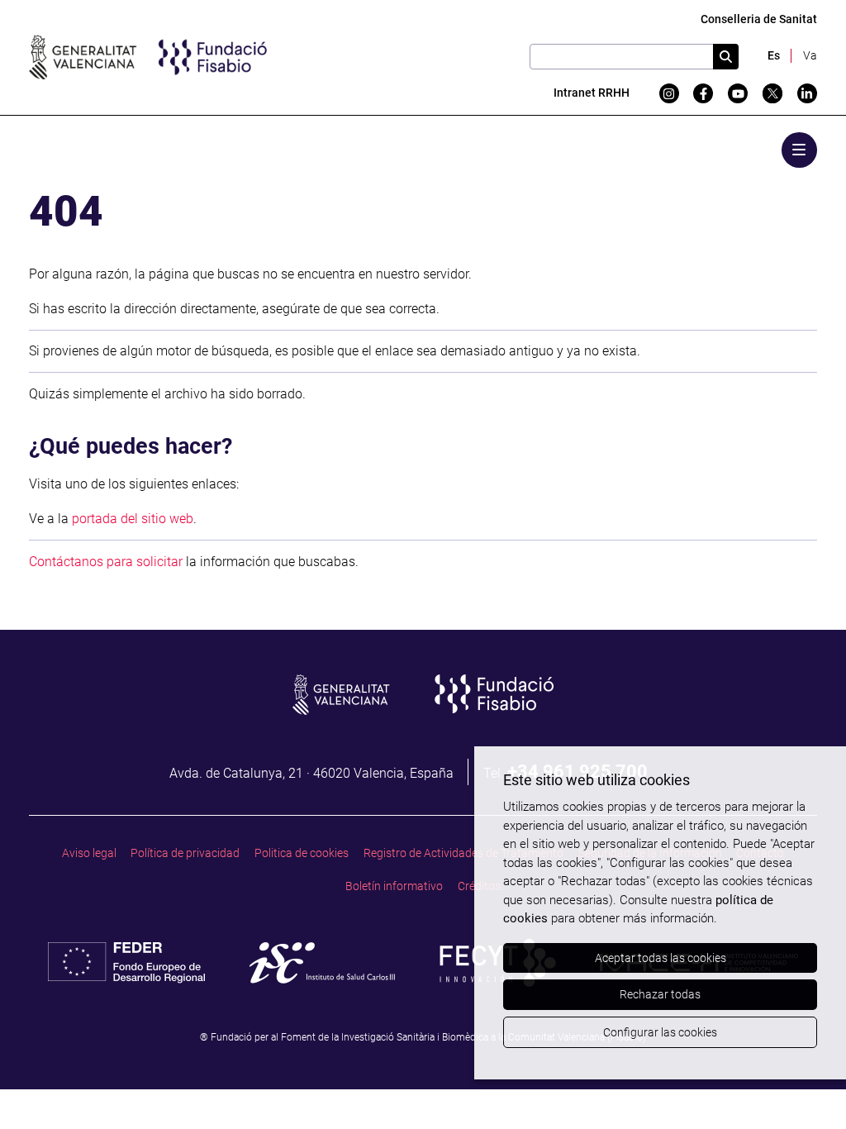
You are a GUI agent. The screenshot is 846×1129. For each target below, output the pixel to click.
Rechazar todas (660, 994)
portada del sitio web (132, 518)
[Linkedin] (807, 93)
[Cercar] (726, 56)
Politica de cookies (301, 853)
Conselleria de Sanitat (759, 19)
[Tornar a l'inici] (802, 1085)
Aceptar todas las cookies (660, 958)
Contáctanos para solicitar (106, 561)
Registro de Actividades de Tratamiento (463, 853)
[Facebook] (703, 93)
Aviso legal (89, 853)
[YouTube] (738, 93)
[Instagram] (669, 93)
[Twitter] (772, 93)
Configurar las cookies (660, 1032)
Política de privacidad (185, 853)
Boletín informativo (394, 886)
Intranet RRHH (592, 93)
